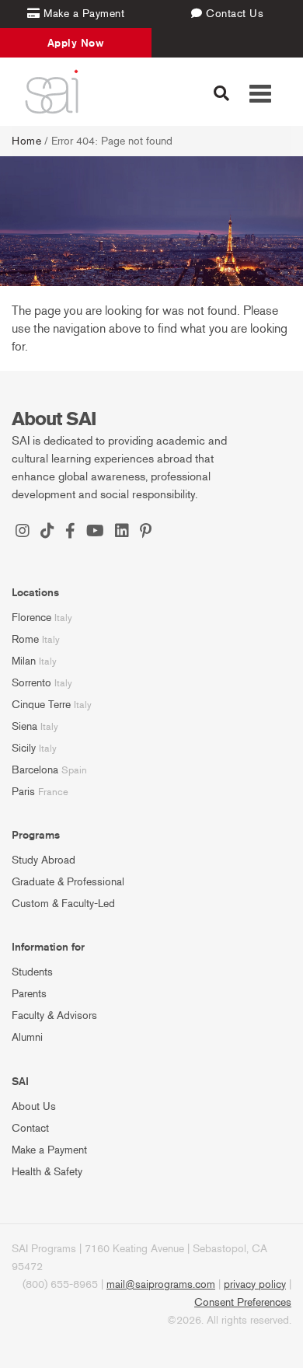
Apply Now (76, 43)
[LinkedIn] (122, 532)
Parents (29, 993)
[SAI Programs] (51, 91)
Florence (31, 617)
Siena (24, 726)
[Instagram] (23, 532)
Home (26, 141)
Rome (25, 639)
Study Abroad (43, 860)
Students (32, 972)
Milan (24, 661)
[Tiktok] (47, 532)
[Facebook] (70, 532)
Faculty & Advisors (54, 1015)
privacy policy (255, 1284)
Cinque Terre (41, 704)
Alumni (27, 1037)
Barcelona (35, 769)
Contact (30, 1128)
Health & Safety (47, 1171)
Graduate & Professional (68, 881)
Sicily (24, 748)
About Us (34, 1106)
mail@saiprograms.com (160, 1284)
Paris (23, 791)
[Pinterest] (146, 532)
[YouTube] (95, 532)
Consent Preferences (242, 1302)
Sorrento (31, 682)
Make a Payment (49, 1150)
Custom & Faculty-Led (63, 903)
